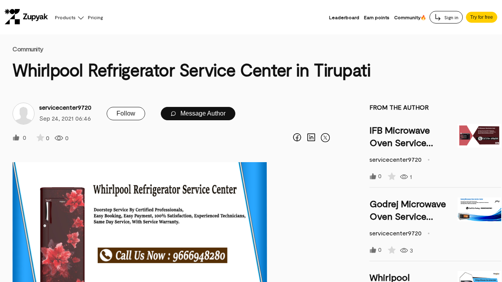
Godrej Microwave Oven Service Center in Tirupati (407, 216)
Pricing (95, 17)
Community (28, 48)
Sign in (450, 17)
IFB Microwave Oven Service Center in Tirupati (406, 142)
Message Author (202, 113)
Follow (125, 113)
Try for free (481, 17)
